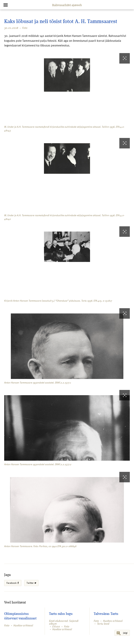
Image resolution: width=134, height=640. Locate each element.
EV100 (56, 626)
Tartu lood (103, 623)
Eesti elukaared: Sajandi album (63, 622)
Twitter (30, 583)
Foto (24, 28)
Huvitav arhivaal (23, 625)
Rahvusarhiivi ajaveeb (67, 5)
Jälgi (125, 633)
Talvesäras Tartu (106, 614)
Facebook (11, 583)
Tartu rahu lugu (61, 614)
